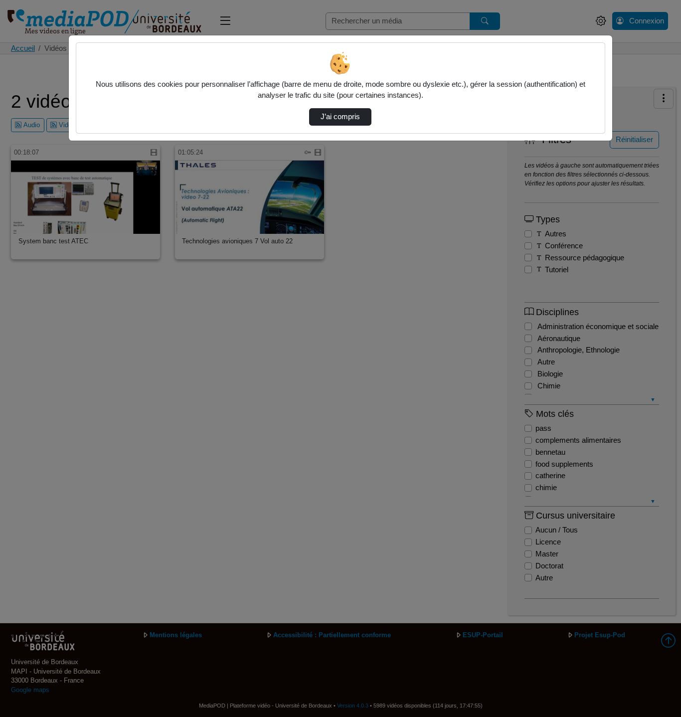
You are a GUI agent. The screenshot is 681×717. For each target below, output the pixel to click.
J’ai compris (340, 117)
